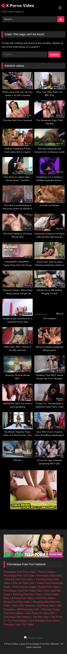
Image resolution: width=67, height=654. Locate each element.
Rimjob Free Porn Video (17, 602)
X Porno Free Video (23, 598)
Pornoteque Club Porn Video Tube (23, 590)
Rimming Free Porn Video (27, 594)
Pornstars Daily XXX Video (19, 624)
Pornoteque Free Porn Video (20, 572)
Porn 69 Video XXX (24, 583)
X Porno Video (19, 5)
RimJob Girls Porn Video (19, 579)
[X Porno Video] (33, 638)
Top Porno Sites (46, 605)
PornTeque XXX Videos (17, 617)
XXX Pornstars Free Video (44, 620)
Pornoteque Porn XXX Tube (19, 575)
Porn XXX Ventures (23, 605)
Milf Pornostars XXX (28, 609)
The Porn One (40, 617)
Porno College (46, 572)
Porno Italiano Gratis (24, 587)
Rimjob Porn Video (48, 587)
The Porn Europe (17, 620)
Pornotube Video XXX (49, 575)
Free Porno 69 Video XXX (40, 613)
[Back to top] (57, 645)
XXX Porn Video (45, 598)
